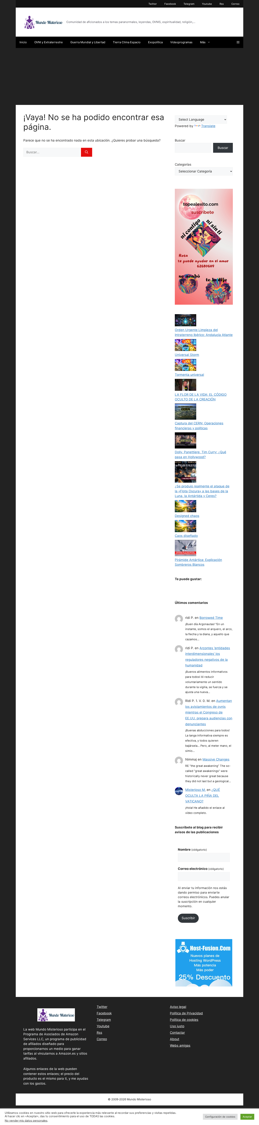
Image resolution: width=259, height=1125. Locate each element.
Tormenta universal (189, 375)
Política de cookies (184, 1020)
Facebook (170, 3)
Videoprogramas (181, 42)
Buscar (180, 140)
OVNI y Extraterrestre (48, 42)
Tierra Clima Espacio (126, 42)
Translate (208, 126)
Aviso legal (178, 1007)
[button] (238, 42)
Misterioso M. (195, 790)
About (174, 1039)
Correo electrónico (201, 869)
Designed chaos (187, 516)
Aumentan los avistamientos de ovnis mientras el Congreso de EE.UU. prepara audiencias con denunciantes (208, 712)
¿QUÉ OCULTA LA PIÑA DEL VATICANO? (202, 795)
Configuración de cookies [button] (220, 1116)
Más (203, 42)
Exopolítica (155, 42)
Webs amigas (180, 1045)
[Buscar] (86, 152)
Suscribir (188, 918)
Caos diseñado (186, 536)
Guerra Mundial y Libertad (87, 42)
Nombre (192, 849)
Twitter (152, 3)
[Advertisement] (129, 76)
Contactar (177, 1033)
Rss (222, 3)
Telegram (189, 3)
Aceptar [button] (247, 1116)
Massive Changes (215, 759)
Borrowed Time (211, 618)
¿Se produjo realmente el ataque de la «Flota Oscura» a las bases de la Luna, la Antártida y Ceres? (202, 491)
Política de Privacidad (186, 1013)
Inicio (23, 42)
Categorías (183, 164)
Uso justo (177, 1026)
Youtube (207, 3)
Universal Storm (187, 355)
